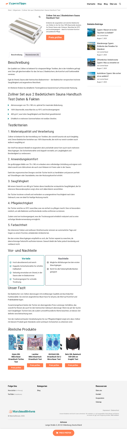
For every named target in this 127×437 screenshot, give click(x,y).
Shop (99, 4)
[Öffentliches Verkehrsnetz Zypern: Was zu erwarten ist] (91, 62)
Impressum (106, 410)
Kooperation (100, 398)
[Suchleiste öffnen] (120, 4)
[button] (39, 17)
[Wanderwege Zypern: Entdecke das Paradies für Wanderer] (91, 46)
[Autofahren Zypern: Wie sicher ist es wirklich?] (91, 76)
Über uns (113, 4)
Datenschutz (115, 410)
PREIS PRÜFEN (65, 433)
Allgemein (17, 10)
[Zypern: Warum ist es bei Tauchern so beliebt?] (91, 32)
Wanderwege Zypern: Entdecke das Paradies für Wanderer (107, 46)
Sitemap (99, 402)
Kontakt (98, 394)
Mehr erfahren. (115, 415)
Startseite (91, 4)
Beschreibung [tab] (16, 55)
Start (10, 10)
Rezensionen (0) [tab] (32, 55)
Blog (106, 4)
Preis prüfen (55, 37)
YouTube (11, 394)
